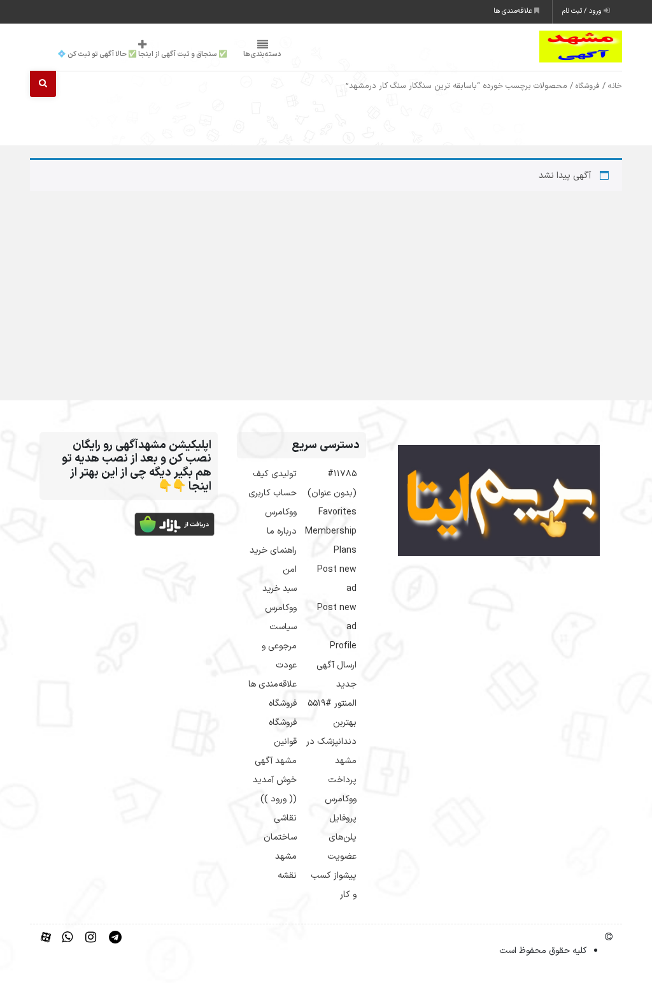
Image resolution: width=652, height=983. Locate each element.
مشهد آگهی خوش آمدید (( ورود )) (275, 780)
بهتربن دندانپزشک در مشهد (331, 742)
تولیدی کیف (275, 474)
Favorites (337, 512)
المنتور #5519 (332, 703)
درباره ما (282, 531)
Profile (343, 646)
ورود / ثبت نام (583, 11)
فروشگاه (588, 86)
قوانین (285, 741)
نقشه (287, 875)
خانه (615, 86)
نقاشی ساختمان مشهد (280, 837)
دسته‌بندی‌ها (262, 54)
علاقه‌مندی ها (513, 11)
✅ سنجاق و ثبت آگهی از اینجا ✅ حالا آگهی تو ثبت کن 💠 (142, 54)
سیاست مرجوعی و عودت (279, 646)
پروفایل (343, 818)
